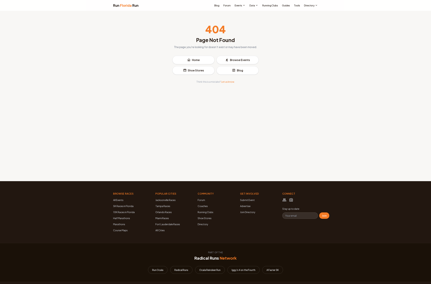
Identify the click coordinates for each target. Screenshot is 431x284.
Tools (297, 5)
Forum (227, 5)
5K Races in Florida (123, 206)
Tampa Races (162, 206)
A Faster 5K (273, 269)
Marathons (119, 224)
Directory (311, 5)
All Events (118, 199)
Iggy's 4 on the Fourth (243, 269)
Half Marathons (121, 218)
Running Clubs (270, 5)
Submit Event (247, 199)
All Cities (160, 230)
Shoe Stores (193, 70)
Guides (286, 5)
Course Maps (120, 230)
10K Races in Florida (124, 212)
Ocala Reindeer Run (210, 269)
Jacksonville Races (165, 199)
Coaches (203, 206)
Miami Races (162, 218)
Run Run (126, 5)
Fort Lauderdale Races (167, 224)
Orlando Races (163, 212)
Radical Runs (181, 269)
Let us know (227, 81)
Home (193, 60)
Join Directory (247, 212)
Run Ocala (157, 269)
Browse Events (237, 60)
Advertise (245, 206)
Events (240, 5)
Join (324, 215)
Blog (216, 5)
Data (254, 5)
